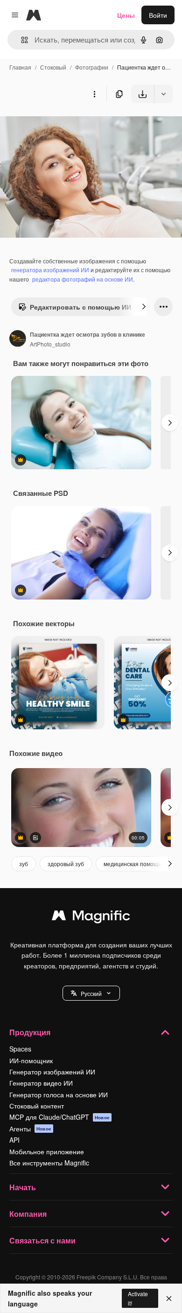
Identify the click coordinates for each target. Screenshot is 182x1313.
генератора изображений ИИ (50, 270)
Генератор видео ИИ (41, 1082)
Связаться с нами (42, 1240)
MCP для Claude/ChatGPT (59, 1117)
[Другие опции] (94, 94)
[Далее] (143, 306)
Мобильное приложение (46, 1151)
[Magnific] (91, 918)
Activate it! (138, 1298)
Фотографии (91, 67)
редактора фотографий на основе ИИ (82, 279)
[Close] (169, 1298)
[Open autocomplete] (21, 39)
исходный (62, 125)
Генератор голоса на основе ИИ (58, 1094)
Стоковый (53, 67)
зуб (23, 864)
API (14, 1139)
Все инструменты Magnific (49, 1162)
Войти (158, 15)
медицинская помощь (132, 864)
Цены (126, 15)
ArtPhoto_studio (50, 344)
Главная (20, 67)
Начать (22, 1187)
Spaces (20, 1048)
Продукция (29, 1032)
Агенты (30, 1128)
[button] (91, 993)
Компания (28, 1213)
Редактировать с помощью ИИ (80, 306)
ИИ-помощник (31, 1060)
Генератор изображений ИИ (52, 1071)
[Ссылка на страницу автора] (17, 339)
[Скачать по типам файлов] (163, 94)
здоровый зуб (66, 864)
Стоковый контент (36, 1105)
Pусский (91, 993)
